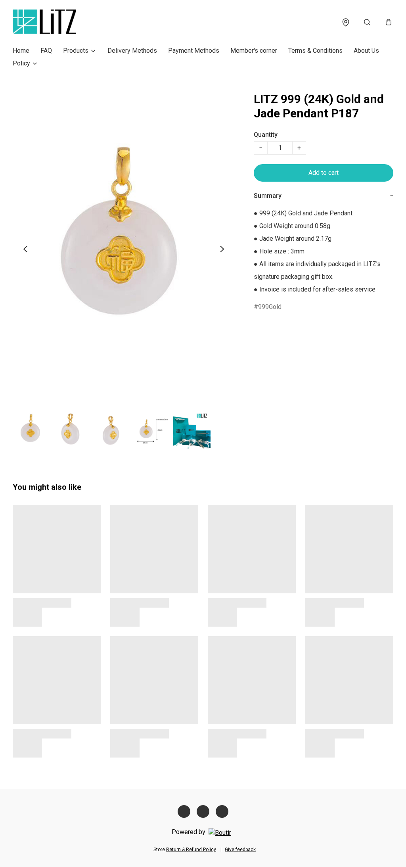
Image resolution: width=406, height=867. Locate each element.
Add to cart (323, 172)
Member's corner (253, 50)
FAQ (46, 50)
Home (21, 50)
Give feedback (240, 849)
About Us (366, 50)
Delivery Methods (132, 50)
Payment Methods (193, 50)
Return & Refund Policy (191, 849)
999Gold (270, 307)
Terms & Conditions (315, 50)
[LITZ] (44, 22)
